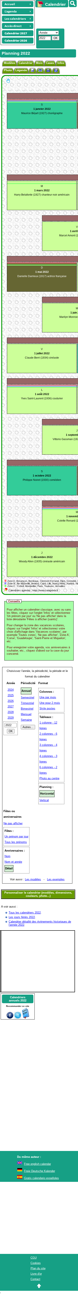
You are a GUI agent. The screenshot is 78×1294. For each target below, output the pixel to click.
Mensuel (26, 714)
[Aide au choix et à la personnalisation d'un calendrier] (55, 71)
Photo (8, 70)
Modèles (9, 63)
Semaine (26, 719)
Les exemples (56, 879)
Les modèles (33, 879)
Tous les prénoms (16, 842)
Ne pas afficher (13, 823)
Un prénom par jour (16, 836)
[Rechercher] (73, 3)
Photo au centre (49, 778)
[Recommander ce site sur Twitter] (17, 1017)
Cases (50, 63)
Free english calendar (37, 1164)
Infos (60, 63)
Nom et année (13, 861)
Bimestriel (27, 708)
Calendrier (25, 63)
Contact (35, 1279)
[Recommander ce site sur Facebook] (9, 1017)
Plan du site (38, 1268)
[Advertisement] (54, 17)
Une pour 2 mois (49, 702)
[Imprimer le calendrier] (48, 71)
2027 (11, 706)
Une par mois (47, 697)
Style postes (47, 708)
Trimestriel (27, 703)
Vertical (44, 800)
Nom (7, 856)
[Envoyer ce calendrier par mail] (40, 70)
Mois (39, 63)
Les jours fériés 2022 (22, 917)
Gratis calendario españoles (41, 1178)
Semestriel (27, 697)
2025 (11, 695)
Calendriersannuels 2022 (17, 999)
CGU (34, 1257)
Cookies (36, 1263)
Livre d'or (36, 1273)
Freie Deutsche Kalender (39, 1171)
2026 (11, 701)
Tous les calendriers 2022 (25, 912)
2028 (11, 712)
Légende (21, 70)
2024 (11, 689)
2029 (11, 717)
